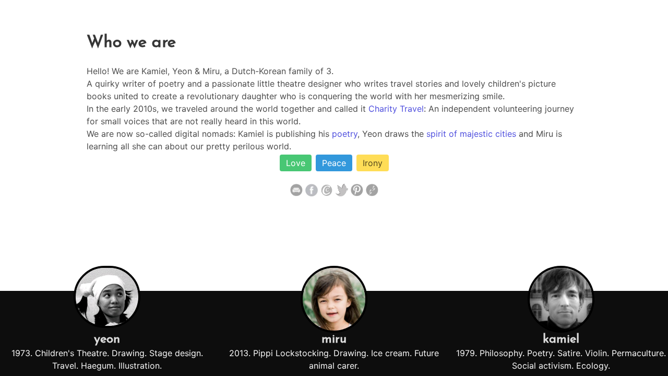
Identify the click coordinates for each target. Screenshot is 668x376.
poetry (344, 133)
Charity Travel (396, 108)
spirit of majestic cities (471, 133)
